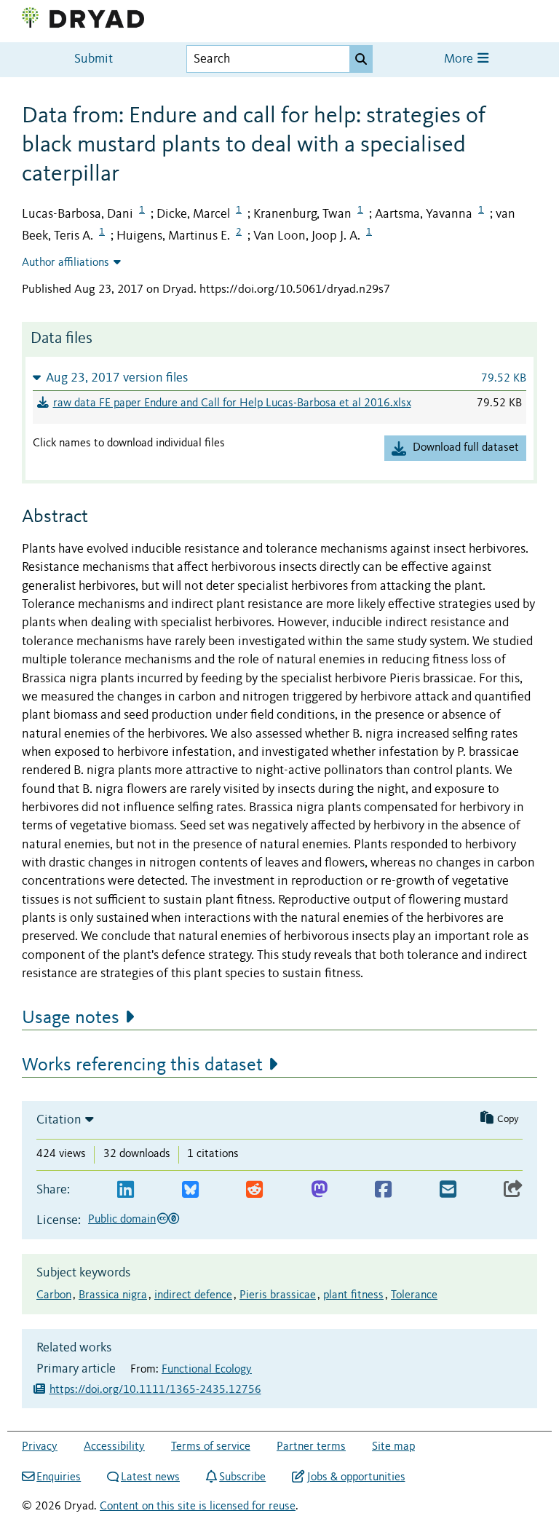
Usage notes (70, 1017)
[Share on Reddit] (254, 1190)
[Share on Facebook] (383, 1190)
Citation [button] (59, 1119)
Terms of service (210, 1447)
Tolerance (414, 1295)
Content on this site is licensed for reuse (198, 1506)
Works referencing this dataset (142, 1065)
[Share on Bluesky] (190, 1190)
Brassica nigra (113, 1295)
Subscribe (242, 1477)
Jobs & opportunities (356, 1477)
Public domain (122, 1219)
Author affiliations (65, 263)
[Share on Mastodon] (319, 1190)
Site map (393, 1447)
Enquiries (58, 1477)
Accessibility (114, 1447)
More (460, 59)
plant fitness (353, 1295)
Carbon (53, 1295)
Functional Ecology (207, 1369)
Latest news (150, 1477)
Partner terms (311, 1447)
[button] (279, 377)
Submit (93, 59)
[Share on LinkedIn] (125, 1190)
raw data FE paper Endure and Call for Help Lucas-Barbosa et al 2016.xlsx (232, 403)
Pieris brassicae (277, 1295)
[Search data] (361, 59)
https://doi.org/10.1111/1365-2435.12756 (155, 1390)
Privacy (40, 1447)
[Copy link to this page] (513, 1190)
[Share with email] (448, 1190)
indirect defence (193, 1295)
